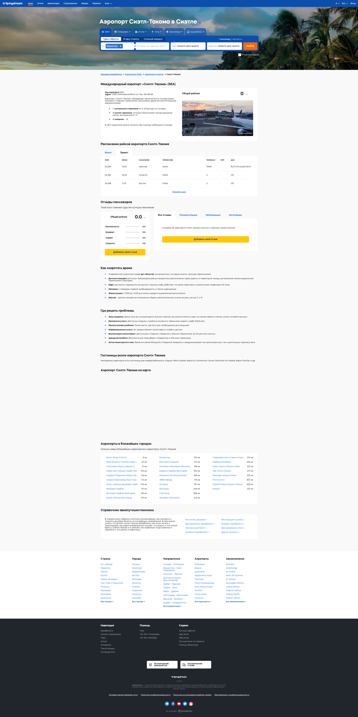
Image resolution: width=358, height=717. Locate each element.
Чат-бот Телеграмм (149, 634)
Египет (104, 575)
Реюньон (105, 587)
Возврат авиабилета (231, 524)
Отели (104, 641)
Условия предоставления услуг (123, 695)
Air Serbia (230, 572)
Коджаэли (137, 590)
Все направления (171, 606)
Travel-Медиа (107, 648)
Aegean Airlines (233, 590)
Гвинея (104, 572)
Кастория (137, 579)
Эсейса (198, 590)
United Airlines (233, 587)
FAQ (142, 631)
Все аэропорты (202, 602)
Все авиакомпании (235, 602)
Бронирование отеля (232, 528)
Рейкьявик (200, 564)
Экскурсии (106, 645)
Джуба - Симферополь (174, 603)
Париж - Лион (170, 588)
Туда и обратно (111, 39)
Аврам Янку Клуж (203, 575)
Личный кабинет (187, 631)
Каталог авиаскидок (111, 634)
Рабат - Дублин (171, 591)
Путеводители (108, 652)
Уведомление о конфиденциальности (231, 695)
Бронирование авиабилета (199, 524)
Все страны (106, 602)
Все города (137, 602)
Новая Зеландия (109, 579)
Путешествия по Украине (191, 641)
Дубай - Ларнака (171, 584)
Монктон (136, 583)
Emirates (230, 564)
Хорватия (105, 568)
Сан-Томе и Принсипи (112, 583)
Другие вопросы (229, 532)
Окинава (136, 598)
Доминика (106, 598)
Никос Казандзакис (205, 583)
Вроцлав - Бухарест (173, 599)
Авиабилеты (107, 631)
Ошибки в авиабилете (196, 532)
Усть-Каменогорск (204, 587)
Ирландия (106, 590)
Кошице (136, 564)
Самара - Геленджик (173, 564)
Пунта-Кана (201, 594)
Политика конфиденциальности (155, 695)
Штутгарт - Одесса (172, 574)
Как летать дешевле (195, 520)
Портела (199, 579)
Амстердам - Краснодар (175, 595)
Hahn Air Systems (234, 575)
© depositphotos (245, 133)
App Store (184, 634)
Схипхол (199, 598)
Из (103, 46)
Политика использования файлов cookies (192, 695)
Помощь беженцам (188, 645)
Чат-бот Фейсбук (148, 638)
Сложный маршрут (153, 39)
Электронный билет (195, 528)
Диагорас (200, 572)
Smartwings (231, 568)
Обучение (184, 638)
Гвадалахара (138, 572)
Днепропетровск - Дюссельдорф (172, 579)
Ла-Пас (135, 575)
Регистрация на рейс (232, 520)
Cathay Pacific (233, 594)
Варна (198, 568)
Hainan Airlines (233, 598)
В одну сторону (131, 39)
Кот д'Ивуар (106, 564)
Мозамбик (106, 594)
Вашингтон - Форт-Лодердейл (172, 569)
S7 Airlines (231, 579)
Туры (103, 638)
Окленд (136, 587)
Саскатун (136, 594)
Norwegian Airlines (235, 583)
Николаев (137, 568)
